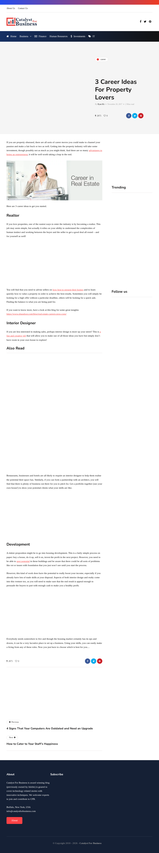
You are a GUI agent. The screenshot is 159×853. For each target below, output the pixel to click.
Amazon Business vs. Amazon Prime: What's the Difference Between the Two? (44, 463)
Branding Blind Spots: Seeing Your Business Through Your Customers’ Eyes (142, 236)
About (14, 820)
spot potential (23, 561)
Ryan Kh (101, 104)
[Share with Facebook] (128, 115)
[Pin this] (140, 115)
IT (94, 36)
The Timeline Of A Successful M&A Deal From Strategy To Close (142, 279)
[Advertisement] (54, 264)
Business (24, 36)
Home (13, 36)
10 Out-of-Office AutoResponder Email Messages (46, 400)
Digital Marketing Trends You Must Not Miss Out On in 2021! (94, 448)
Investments (79, 36)
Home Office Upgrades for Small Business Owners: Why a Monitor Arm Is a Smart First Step (121, 237)
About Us (11, 8)
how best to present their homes (68, 289)
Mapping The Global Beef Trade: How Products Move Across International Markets (120, 283)
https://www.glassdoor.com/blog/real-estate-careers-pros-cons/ (36, 314)
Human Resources (59, 36)
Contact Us (23, 8)
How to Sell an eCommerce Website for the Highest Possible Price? (94, 406)
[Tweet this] (134, 115)
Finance (42, 36)
